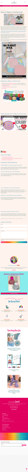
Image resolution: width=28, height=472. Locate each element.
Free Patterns (5, 218)
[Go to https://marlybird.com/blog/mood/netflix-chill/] (7, 308)
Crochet (4, 10)
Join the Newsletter (5, 425)
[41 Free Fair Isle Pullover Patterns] (14, 361)
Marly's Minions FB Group (6, 427)
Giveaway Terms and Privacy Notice (8, 421)
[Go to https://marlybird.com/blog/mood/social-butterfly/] (21, 308)
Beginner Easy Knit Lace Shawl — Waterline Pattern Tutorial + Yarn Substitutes (14, 349)
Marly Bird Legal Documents (14, 438)
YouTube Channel (5, 426)
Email (2, 227)
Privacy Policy (7, 438)
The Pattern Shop (5, 414)
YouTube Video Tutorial (20, 218)
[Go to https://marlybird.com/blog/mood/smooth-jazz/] (7, 318)
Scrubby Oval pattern (12, 83)
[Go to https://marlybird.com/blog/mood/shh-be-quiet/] (21, 318)
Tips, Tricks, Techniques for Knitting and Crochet (12, 218)
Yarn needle (4, 88)
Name (2, 224)
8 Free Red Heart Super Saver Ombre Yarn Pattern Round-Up (12, 158)
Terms (10, 438)
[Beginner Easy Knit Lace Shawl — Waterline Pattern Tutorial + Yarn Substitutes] (14, 339)
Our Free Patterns (5, 415)
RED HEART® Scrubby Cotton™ (7, 84)
